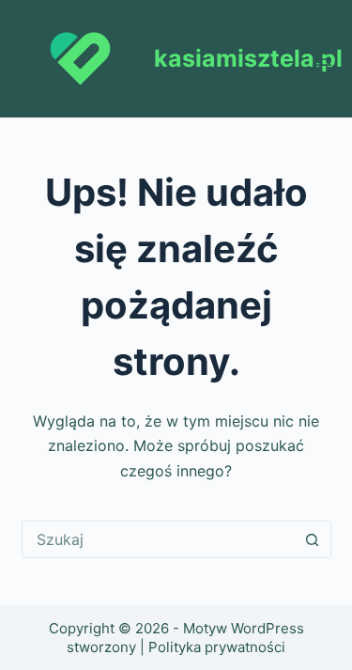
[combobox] (159, 539)
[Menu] (322, 59)
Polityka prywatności (216, 647)
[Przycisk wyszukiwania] (312, 539)
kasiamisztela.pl (248, 58)
